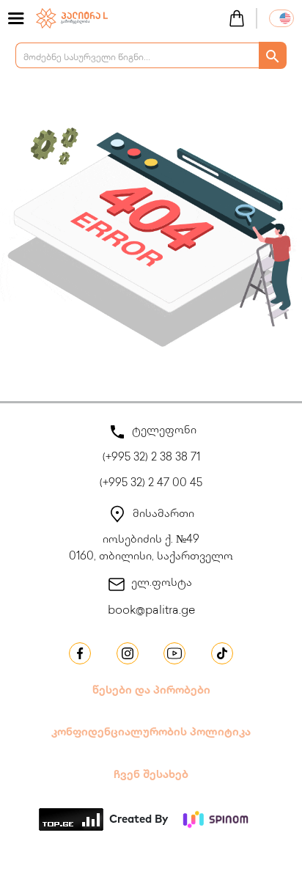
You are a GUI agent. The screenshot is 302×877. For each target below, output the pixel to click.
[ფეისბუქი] (80, 653)
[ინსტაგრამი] (128, 653)
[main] (72, 17)
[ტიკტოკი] (222, 653)
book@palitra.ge (151, 611)
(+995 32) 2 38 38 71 (151, 458)
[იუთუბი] (174, 653)
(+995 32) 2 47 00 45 (151, 484)
